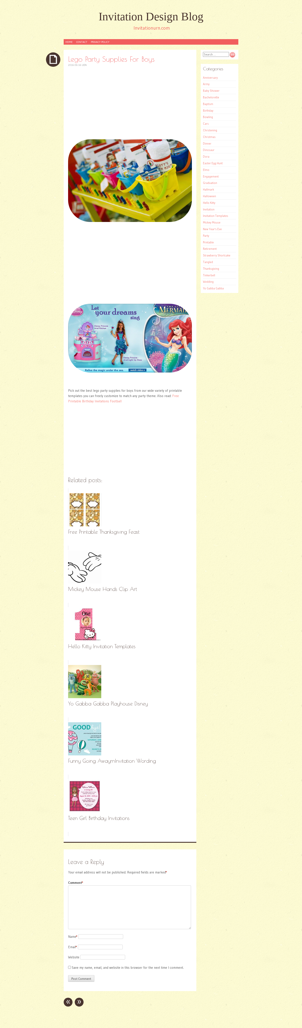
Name (72, 936)
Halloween (209, 196)
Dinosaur (208, 150)
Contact (81, 42)
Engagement (211, 176)
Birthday (208, 110)
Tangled (208, 262)
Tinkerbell (209, 275)
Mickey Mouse (211, 222)
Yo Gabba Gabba (213, 288)
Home (69, 42)
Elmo (206, 170)
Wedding (208, 281)
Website (73, 957)
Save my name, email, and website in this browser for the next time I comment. (128, 967)
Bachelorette (211, 97)
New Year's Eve (212, 229)
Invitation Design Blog (151, 16)
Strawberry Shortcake (216, 255)
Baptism (208, 104)
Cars (206, 123)
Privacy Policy (100, 42)
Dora (206, 156)
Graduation (210, 183)
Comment (75, 883)
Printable (208, 242)
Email (72, 947)
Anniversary (210, 77)
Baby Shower (211, 90)
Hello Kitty (209, 202)
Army (206, 84)
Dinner (207, 143)
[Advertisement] (130, 103)
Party (206, 235)
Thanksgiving (211, 268)
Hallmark (208, 189)
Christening (210, 130)
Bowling (208, 117)
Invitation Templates (215, 216)
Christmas (209, 137)
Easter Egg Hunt (213, 163)
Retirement (210, 248)
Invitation (208, 209)
